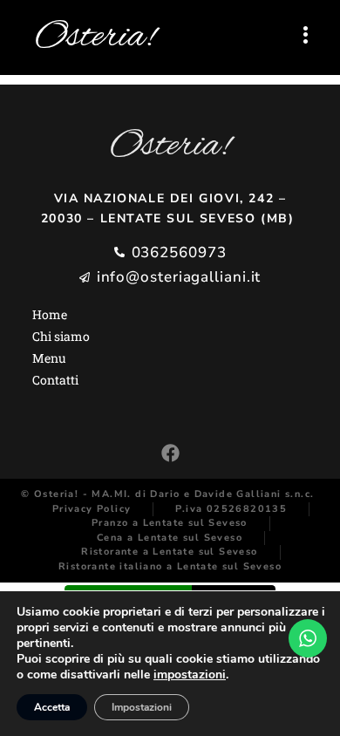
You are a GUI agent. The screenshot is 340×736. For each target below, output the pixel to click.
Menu (49, 358)
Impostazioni (142, 707)
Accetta (52, 707)
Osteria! (95, 37)
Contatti (55, 379)
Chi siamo (61, 336)
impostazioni (189, 675)
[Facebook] (170, 453)
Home (49, 314)
